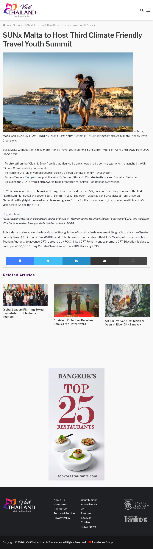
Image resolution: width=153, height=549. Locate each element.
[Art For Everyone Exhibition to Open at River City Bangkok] (127, 300)
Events (18, 25)
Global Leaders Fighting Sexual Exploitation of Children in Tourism (23, 313)
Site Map (86, 517)
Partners (86, 513)
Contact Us (60, 508)
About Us (59, 499)
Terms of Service (64, 513)
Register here (11, 214)
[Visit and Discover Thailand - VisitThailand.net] (19, 10)
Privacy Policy (62, 517)
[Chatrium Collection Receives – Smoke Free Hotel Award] (76, 300)
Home (8, 25)
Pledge (29, 177)
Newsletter (61, 504)
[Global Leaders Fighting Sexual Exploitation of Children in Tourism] (25, 295)
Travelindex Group (102, 542)
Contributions (89, 499)
